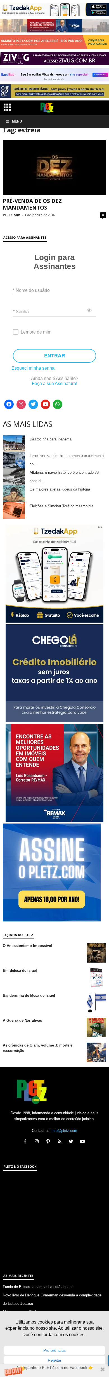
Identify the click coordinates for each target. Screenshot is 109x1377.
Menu (17, 121)
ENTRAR (54, 355)
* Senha (21, 311)
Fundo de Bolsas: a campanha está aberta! (38, 1287)
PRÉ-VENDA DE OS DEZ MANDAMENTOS (32, 204)
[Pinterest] (49, 1142)
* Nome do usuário (31, 290)
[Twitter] (33, 404)
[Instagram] (21, 404)
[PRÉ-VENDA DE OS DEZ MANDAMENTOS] (54, 167)
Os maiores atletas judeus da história (60, 489)
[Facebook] (9, 404)
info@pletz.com (64, 1131)
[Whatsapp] (57, 404)
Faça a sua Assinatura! (54, 383)
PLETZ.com (11, 215)
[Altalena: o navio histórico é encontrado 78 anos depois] (14, 476)
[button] (54, 1370)
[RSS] (61, 1142)
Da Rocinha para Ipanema (51, 439)
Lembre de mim (36, 332)
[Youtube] (45, 404)
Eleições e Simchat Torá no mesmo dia (61, 506)
